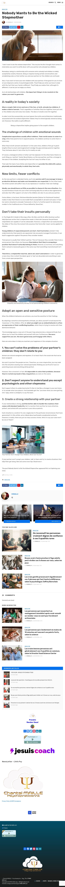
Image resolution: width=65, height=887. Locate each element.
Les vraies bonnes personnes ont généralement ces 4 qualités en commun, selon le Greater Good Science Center (42, 651)
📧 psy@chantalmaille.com (9, 825)
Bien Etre (4, 9)
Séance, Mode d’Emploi (55, 881)
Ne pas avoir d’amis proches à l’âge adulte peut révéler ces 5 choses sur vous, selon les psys (43, 560)
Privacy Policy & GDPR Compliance (11, 801)
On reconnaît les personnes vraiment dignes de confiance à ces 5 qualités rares (48, 536)
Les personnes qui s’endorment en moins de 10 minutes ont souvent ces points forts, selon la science (43, 632)
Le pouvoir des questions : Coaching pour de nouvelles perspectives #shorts (31, 680)
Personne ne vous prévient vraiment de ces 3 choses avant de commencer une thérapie (35, 703)
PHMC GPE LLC (23, 883)
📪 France (5, 828)
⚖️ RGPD (43, 881)
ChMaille (10, 22)
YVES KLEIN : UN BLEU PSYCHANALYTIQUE (22, 672)
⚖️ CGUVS (37, 881)
